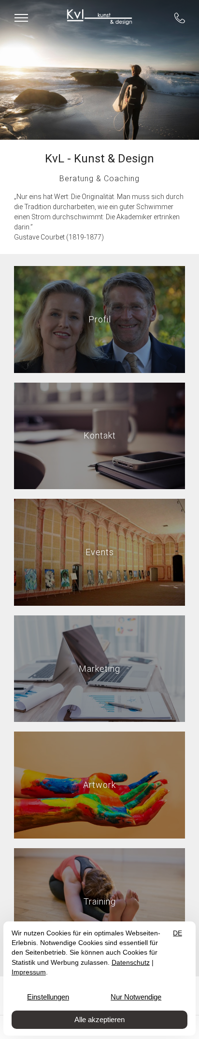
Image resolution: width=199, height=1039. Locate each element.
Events (99, 552)
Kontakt (100, 435)
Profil (99, 319)
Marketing (99, 668)
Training (100, 901)
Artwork (99, 785)
